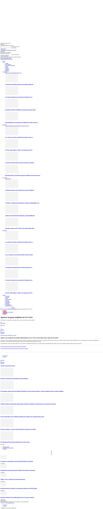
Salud (17, 72)
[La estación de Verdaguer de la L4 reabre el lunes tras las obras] (11, 265)
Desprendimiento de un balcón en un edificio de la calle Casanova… (21, 122)
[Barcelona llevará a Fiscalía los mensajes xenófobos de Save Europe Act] (11, 173)
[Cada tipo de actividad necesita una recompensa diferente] (11, 82)
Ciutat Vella (7, 296)
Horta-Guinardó (8, 299)
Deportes (7, 69)
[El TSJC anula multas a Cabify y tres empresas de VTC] (11, 147)
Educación (13, 125)
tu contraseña (14, 47)
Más (3, 62)
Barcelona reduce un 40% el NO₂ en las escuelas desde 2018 (19, 228)
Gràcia (6, 298)
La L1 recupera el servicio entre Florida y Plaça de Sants (19, 254)
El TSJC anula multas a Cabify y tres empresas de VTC (19, 150)
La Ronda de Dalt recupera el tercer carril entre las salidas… (20, 162)
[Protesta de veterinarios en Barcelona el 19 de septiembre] (6, 376)
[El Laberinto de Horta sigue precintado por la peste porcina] (6, 439)
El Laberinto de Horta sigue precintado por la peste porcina (15, 442)
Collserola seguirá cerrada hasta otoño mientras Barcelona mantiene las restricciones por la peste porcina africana (28, 404)
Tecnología (7, 68)
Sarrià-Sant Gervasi (9, 305)
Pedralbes (4, 448)
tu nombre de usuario (15, 46)
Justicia (16, 125)
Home (4, 61)
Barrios (4, 295)
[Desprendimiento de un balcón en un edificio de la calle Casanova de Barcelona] (11, 120)
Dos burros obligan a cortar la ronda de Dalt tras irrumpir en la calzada (18, 429)
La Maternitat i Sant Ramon (12, 309)
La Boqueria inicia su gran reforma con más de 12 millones (19, 190)
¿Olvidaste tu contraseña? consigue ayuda (8, 50)
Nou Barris (7, 301)
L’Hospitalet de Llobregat (10, 65)
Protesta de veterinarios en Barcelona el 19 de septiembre (14, 378)
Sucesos (20, 72)
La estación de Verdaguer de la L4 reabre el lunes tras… (19, 267)
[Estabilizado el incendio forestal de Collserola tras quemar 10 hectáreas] (3, 468)
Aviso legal (2, 51)
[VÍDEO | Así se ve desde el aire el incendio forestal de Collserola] (3, 477)
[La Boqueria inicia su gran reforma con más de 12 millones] (11, 187)
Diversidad (9, 125)
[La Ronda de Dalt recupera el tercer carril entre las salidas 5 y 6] (11, 160)
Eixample (7, 297)
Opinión (23, 125)
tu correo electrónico (15, 54)
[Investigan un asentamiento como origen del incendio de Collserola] (3, 459)
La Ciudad (5, 177)
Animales (4, 356)
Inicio (1, 309)
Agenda (6, 63)
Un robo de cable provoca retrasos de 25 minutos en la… (19, 97)
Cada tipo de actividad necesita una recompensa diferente (19, 84)
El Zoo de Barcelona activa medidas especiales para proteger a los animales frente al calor (22, 416)
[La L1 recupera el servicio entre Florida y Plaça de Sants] (11, 252)
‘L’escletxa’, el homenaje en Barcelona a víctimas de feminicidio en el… (22, 203)
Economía (9, 72)
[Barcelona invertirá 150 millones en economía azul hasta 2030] (11, 107)
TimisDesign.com (19, 507)
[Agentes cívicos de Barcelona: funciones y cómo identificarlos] (11, 213)
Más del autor (12, 365)
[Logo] (3, 59)
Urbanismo (27, 125)
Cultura (6, 67)
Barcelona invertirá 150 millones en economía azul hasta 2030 (20, 109)
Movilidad (5, 230)
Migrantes (20, 125)
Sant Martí (7, 303)
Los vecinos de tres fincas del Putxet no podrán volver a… (19, 137)
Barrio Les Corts (6, 446)
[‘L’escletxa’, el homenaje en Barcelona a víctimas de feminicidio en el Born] (11, 200)
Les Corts (7, 300)
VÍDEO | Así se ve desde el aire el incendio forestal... (13, 479)
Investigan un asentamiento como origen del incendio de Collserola (16, 461)
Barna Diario (2, 323)
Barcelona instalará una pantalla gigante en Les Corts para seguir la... (17, 497)
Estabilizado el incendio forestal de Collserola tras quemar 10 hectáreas (17, 470)
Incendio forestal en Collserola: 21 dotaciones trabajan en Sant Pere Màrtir (18, 488)
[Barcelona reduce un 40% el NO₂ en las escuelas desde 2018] (11, 225)
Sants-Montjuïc (8, 304)
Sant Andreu (7, 302)
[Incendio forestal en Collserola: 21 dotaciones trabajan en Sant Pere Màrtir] (3, 486)
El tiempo (9, 178)
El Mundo (7, 70)
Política (15, 72)
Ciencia (6, 66)
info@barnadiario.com (10, 502)
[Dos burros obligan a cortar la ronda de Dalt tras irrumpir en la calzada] (6, 426)
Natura (12, 72)
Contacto (4, 505)
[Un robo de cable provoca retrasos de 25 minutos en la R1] (11, 94)
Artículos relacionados (4, 365)
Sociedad (4, 124)
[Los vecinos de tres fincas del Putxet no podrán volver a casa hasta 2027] (11, 135)
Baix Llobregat (8, 64)
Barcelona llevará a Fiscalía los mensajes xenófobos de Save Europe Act (22, 175)
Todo (6, 72)
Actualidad (5, 71)
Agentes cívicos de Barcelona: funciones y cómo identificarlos (20, 215)
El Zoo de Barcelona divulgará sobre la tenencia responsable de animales (14, 348)
